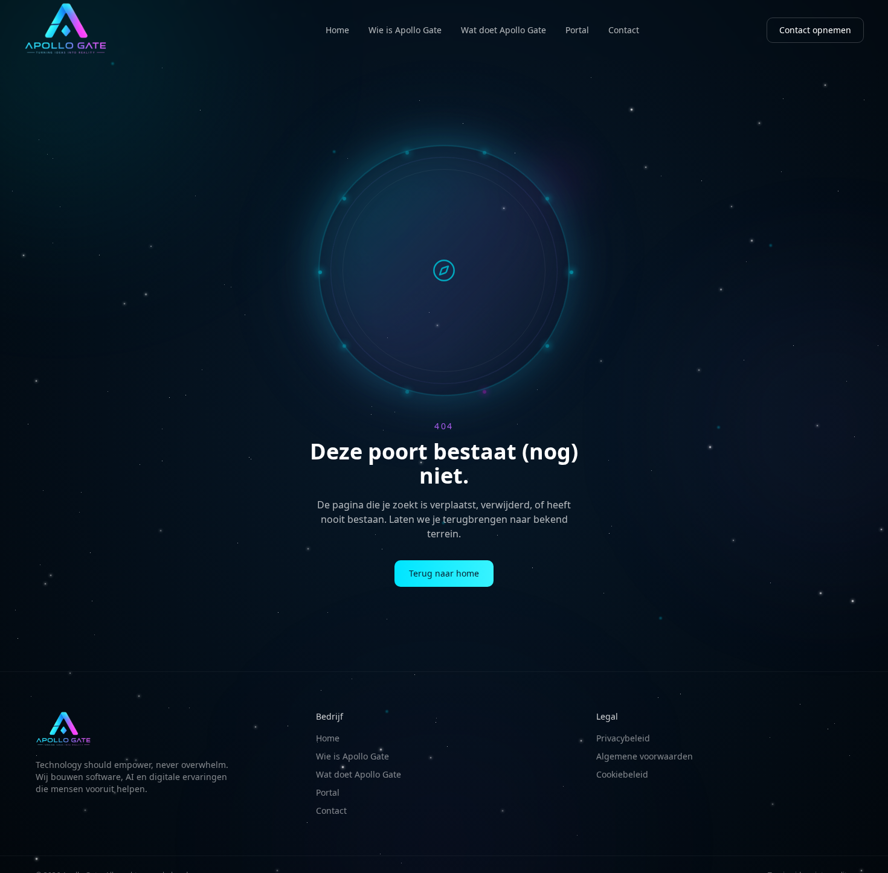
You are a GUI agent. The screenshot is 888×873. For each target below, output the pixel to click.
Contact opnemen (815, 30)
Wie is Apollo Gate (405, 30)
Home (337, 30)
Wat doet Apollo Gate (503, 30)
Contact (623, 30)
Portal (577, 30)
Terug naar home (444, 573)
